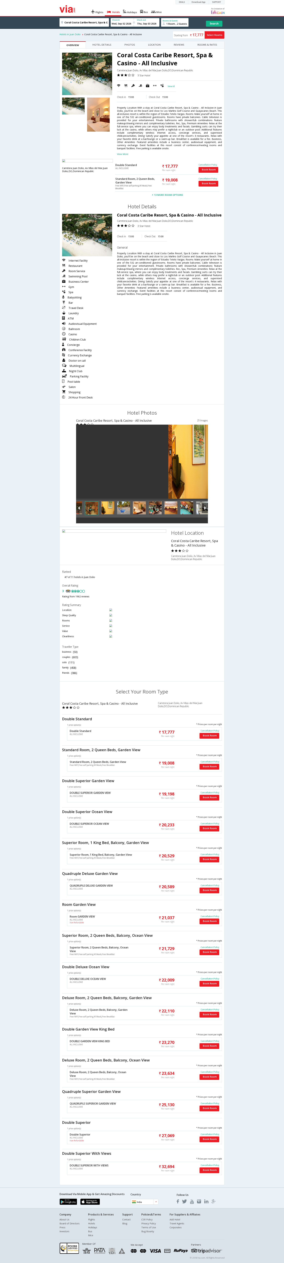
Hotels (91, 1223)
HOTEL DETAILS (101, 44)
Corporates (176, 1227)
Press (62, 1227)
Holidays (92, 1227)
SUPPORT (216, 2)
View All (171, 86)
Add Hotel (175, 1219)
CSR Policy (147, 1219)
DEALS (182, 2)
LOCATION (154, 44)
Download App (198, 2)
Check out (141, 20)
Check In (116, 20)
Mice (90, 1235)
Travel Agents (177, 1223)
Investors (64, 1231)
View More (122, 154)
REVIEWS (179, 44)
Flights (91, 1219)
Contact (126, 1219)
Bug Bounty (147, 1231)
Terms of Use (148, 1227)
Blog (124, 1223)
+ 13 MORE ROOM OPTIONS (167, 194)
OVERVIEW (72, 45)
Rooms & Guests (170, 20)
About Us (64, 1219)
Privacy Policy (148, 1223)
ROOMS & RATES (207, 44)
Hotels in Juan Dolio (70, 34)
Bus (90, 1231)
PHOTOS (129, 44)
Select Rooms (214, 35)
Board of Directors (69, 1223)
